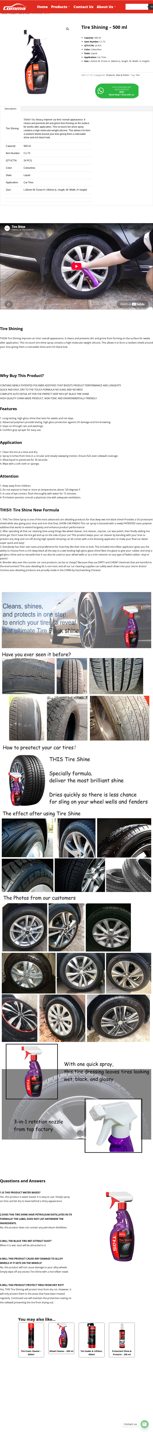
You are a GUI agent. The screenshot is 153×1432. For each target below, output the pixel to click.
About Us (105, 6)
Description (10, 108)
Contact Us (83, 6)
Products (59, 6)
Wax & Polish (122, 75)
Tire (138, 75)
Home (42, 6)
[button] (67, 29)
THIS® (27, 119)
